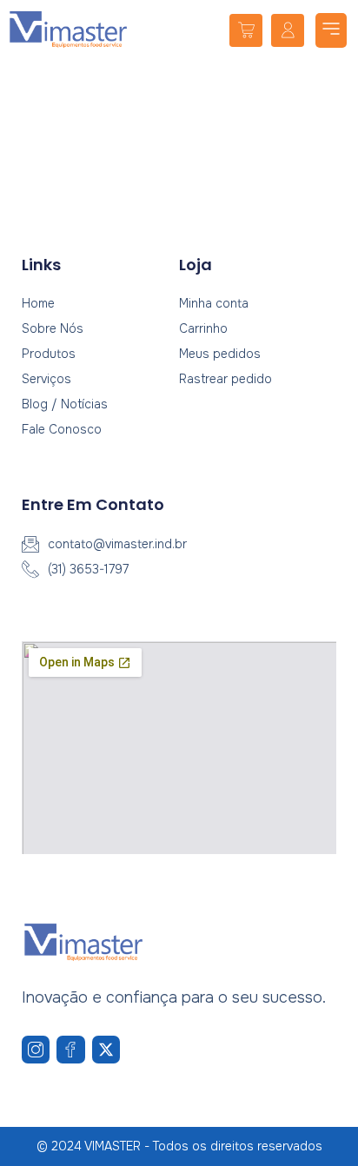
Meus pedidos (220, 353)
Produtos (49, 353)
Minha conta (214, 303)
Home (38, 303)
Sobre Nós (52, 328)
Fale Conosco (62, 429)
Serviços (46, 379)
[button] (331, 30)
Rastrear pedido (225, 379)
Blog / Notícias (65, 404)
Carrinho (203, 328)
